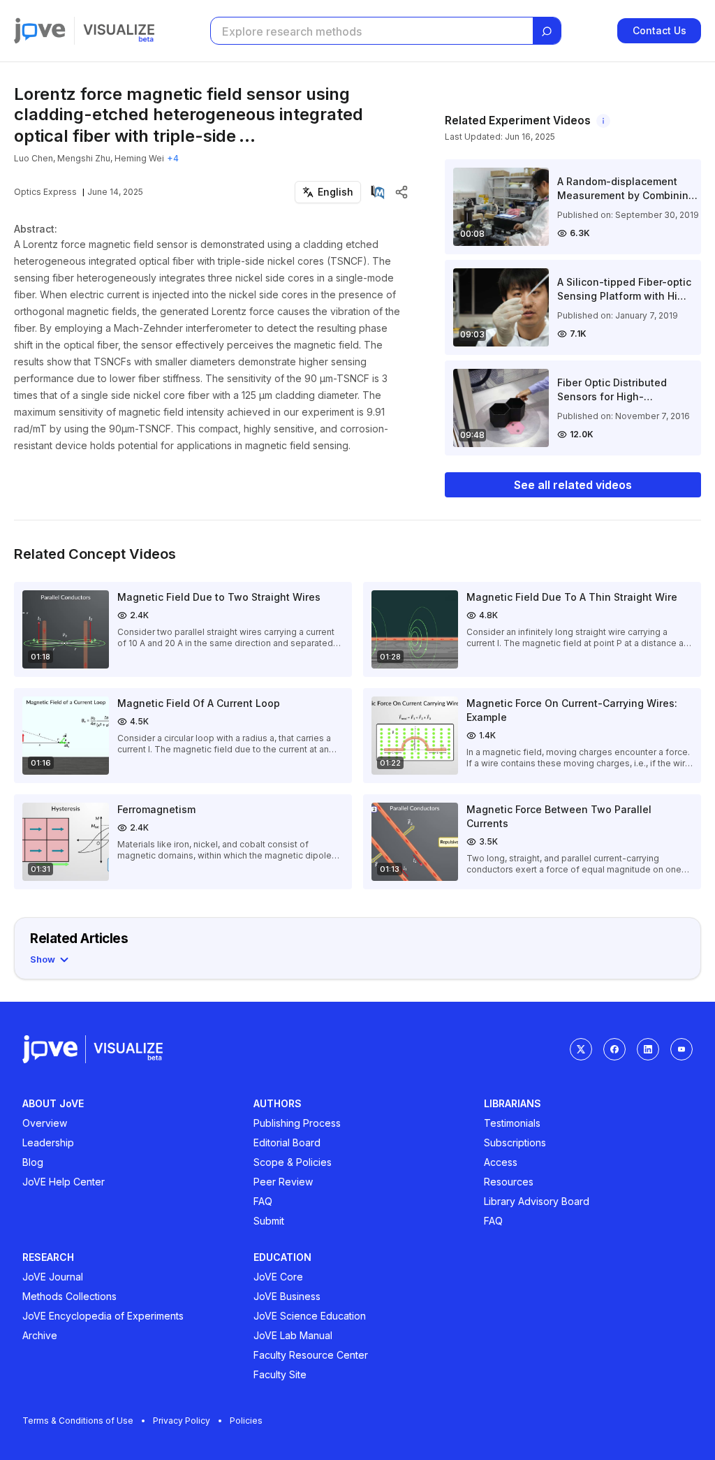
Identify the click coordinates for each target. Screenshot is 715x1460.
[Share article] (401, 192)
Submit (268, 1221)
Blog (32, 1162)
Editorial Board (286, 1142)
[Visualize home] (118, 31)
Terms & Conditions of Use (77, 1420)
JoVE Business (286, 1296)
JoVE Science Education (309, 1316)
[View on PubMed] (378, 192)
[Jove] (40, 31)
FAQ (262, 1201)
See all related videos (573, 485)
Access (500, 1162)
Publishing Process (297, 1123)
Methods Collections (69, 1296)
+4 (173, 158)
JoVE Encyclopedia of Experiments (103, 1316)
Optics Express (45, 192)
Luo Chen (33, 158)
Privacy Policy (181, 1420)
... (247, 136)
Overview (44, 1123)
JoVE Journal (52, 1277)
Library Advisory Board (536, 1201)
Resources (508, 1182)
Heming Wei (139, 158)
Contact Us (659, 30)
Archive (39, 1335)
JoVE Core (278, 1277)
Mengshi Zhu (83, 158)
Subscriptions (515, 1142)
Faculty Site (280, 1374)
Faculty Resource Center (310, 1355)
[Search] (547, 31)
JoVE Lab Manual (292, 1335)
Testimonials (512, 1123)
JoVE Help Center (63, 1182)
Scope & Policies (292, 1162)
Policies (246, 1420)
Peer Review (283, 1182)
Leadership (48, 1142)
